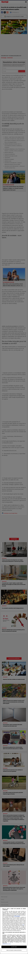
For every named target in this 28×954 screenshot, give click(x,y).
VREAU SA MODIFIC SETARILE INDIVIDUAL (14, 950)
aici (23, 924)
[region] (14, 930)
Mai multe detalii (17, 916)
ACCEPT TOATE (14, 946)
